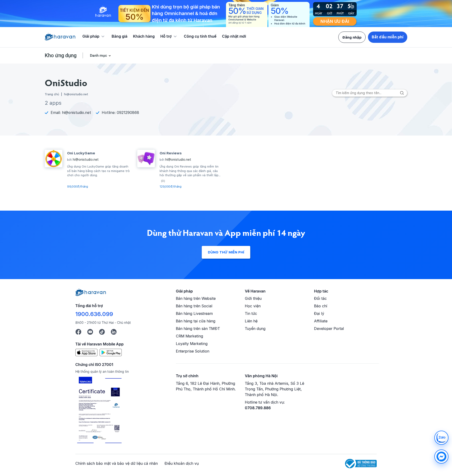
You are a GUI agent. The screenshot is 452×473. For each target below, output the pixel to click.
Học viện (253, 306)
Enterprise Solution (192, 351)
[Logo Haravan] (60, 37)
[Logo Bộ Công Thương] (361, 464)
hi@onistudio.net (76, 112)
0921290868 (128, 112)
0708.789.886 (258, 407)
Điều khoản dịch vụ (182, 463)
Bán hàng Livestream (194, 313)
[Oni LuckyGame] (53, 158)
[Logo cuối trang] (90, 294)
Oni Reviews (171, 153)
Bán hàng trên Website (196, 298)
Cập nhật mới (234, 36)
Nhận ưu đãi (334, 21)
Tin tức (251, 313)
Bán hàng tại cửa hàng (195, 321)
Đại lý (319, 313)
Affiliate (320, 321)
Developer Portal (329, 328)
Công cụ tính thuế (200, 36)
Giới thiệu (253, 298)
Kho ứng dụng (61, 55)
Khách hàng (144, 36)
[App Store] (86, 352)
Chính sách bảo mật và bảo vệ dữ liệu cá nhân (116, 463)
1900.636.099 (94, 314)
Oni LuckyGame (81, 153)
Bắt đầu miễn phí (388, 37)
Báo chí (320, 306)
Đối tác (320, 298)
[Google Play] (111, 352)
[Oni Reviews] (146, 158)
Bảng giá (119, 36)
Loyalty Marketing (192, 343)
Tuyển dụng (255, 328)
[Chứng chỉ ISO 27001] (99, 411)
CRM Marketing (189, 336)
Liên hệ (251, 321)
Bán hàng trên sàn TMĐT (198, 328)
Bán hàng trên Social (194, 306)
